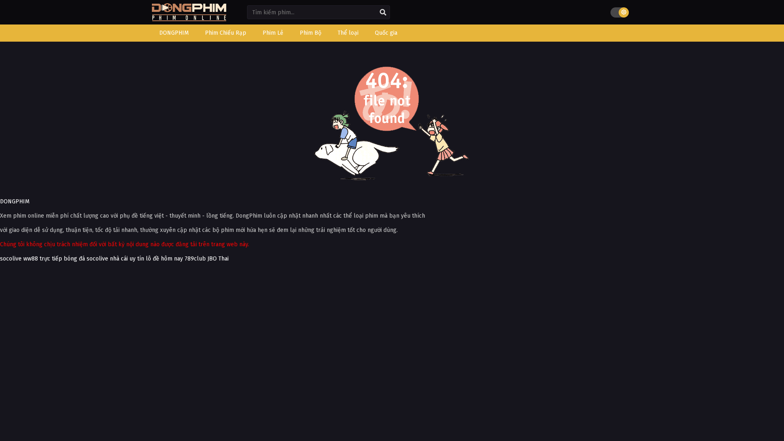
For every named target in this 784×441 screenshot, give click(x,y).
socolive (11, 258)
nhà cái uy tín (127, 258)
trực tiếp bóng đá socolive (74, 258)
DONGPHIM (14, 201)
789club (195, 258)
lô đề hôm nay (164, 258)
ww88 (30, 258)
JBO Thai (218, 258)
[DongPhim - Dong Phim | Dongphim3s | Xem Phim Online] (189, 18)
